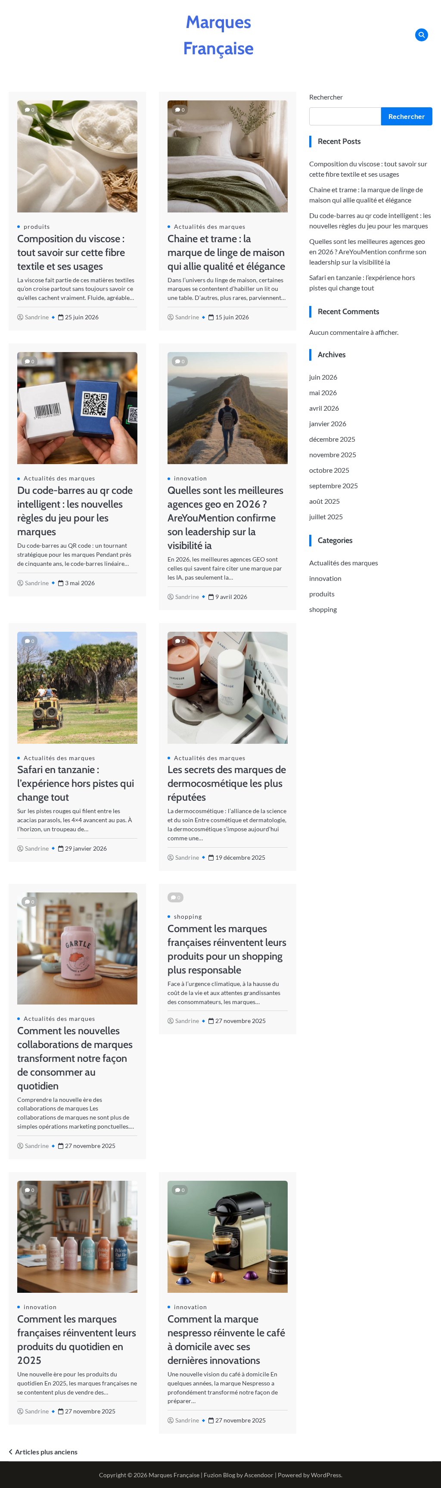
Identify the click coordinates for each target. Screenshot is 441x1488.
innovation (190, 478)
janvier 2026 (327, 423)
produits (37, 226)
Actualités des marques (209, 226)
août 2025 (324, 501)
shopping (188, 916)
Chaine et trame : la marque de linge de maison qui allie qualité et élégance (226, 252)
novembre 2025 (332, 454)
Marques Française (174, 1475)
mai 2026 (323, 392)
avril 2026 (324, 408)
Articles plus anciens (46, 1451)
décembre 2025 (332, 439)
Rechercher (326, 97)
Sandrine (37, 317)
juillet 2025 (326, 516)
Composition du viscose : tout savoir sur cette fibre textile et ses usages (71, 252)
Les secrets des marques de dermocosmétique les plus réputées (227, 783)
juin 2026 (323, 377)
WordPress (326, 1475)
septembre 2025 (333, 485)
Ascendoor (258, 1475)
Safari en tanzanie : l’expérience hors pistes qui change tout (75, 783)
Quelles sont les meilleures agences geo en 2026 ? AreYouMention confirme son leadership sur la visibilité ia (225, 518)
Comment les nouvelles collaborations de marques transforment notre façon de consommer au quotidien (75, 1058)
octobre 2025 (329, 470)
